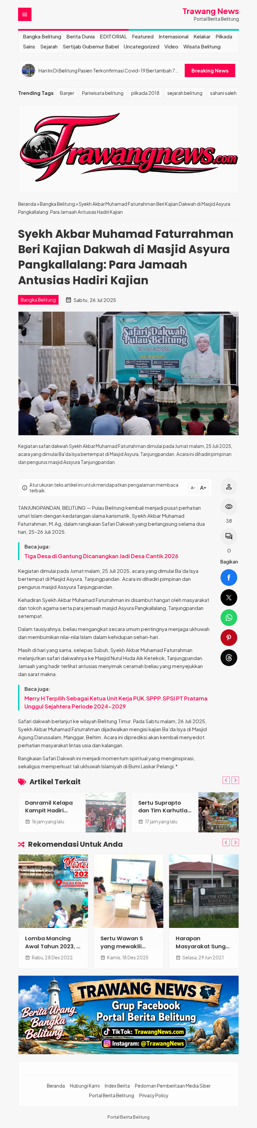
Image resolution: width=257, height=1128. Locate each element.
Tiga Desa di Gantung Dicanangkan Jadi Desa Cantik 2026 (101, 555)
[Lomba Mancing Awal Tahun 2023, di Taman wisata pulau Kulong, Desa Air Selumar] (53, 891)
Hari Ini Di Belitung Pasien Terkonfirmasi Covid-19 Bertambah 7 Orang (106, 70)
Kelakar (201, 36)
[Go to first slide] (235, 780)
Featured (143, 36)
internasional (173, 36)
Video (171, 46)
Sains (29, 46)
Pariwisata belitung (102, 93)
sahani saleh (223, 93)
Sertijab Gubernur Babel (91, 46)
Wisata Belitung (202, 46)
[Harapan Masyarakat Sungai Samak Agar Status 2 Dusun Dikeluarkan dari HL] (204, 891)
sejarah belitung (184, 93)
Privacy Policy (153, 1095)
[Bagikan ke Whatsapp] (229, 617)
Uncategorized (141, 46)
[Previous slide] (226, 780)
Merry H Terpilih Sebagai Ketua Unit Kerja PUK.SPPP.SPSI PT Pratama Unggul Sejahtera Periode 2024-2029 (115, 702)
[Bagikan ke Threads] (229, 657)
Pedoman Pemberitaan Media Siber (172, 1086)
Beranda (56, 1086)
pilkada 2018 (145, 93)
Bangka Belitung (42, 36)
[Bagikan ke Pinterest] (229, 637)
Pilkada (224, 36)
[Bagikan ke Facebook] (229, 577)
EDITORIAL (113, 36)
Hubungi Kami (85, 1086)
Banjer (67, 93)
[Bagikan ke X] (229, 597)
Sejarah (49, 46)
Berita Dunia (80, 36)
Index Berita (117, 1086)
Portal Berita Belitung (111, 1095)
